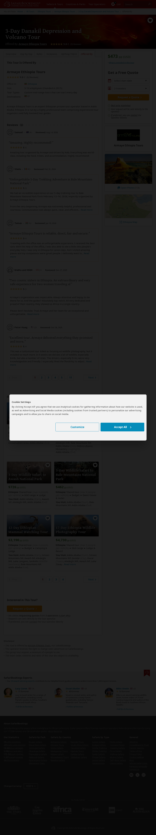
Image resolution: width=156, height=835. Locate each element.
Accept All (120, 427)
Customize (77, 427)
